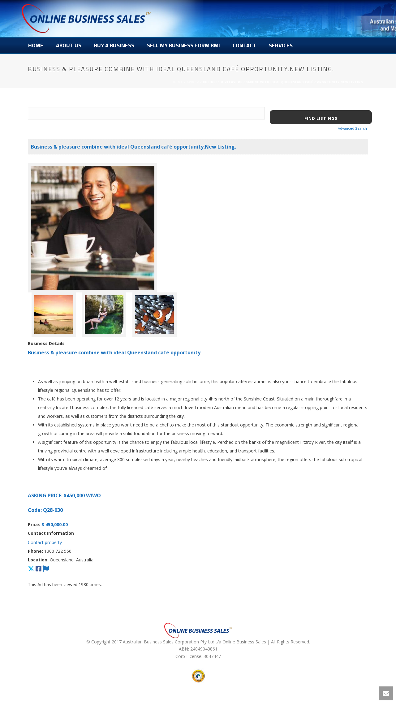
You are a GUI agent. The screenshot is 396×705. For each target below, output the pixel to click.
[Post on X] (31, 568)
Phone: (35, 551)
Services (281, 45)
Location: (38, 560)
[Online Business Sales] (86, 18)
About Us (68, 45)
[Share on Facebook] (38, 568)
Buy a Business (114, 45)
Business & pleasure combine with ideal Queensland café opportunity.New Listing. (133, 146)
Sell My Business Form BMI (183, 45)
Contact (244, 45)
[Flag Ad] (45, 568)
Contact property (45, 542)
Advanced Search (352, 128)
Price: (34, 524)
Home (35, 45)
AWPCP (193, 82)
